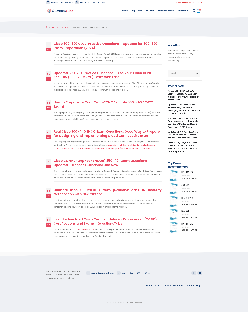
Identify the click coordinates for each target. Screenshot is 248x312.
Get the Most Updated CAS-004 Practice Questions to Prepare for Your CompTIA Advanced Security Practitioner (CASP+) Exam (183, 122)
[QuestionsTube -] (60, 11)
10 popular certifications (83, 229)
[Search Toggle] (194, 11)
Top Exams (137, 11)
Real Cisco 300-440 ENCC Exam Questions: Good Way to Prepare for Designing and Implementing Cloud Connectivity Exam (107, 133)
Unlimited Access (166, 11)
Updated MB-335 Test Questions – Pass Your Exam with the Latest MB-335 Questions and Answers (183, 135)
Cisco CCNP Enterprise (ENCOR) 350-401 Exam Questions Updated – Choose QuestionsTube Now (100, 162)
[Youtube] (199, 273)
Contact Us (183, 11)
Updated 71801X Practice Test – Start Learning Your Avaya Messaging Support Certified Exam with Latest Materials (184, 109)
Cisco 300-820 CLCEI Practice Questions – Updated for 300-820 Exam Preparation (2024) (105, 45)
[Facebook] (193, 273)
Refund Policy (152, 285)
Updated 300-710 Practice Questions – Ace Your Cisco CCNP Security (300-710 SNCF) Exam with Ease (103, 75)
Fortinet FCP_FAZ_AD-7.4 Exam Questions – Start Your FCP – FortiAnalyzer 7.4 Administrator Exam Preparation (182, 147)
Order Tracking (182, 2)
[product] (173, 175)
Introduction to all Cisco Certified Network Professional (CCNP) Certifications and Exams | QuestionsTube (105, 221)
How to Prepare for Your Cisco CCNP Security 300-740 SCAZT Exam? (103, 104)
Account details (195, 2)
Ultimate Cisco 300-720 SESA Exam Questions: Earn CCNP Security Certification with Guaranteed (108, 192)
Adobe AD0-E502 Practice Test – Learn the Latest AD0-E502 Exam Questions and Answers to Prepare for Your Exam (184, 95)
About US (150, 11)
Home (125, 11)
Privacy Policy (193, 285)
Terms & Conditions (173, 285)
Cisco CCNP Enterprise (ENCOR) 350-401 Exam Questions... (125, 148)
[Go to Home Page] (46, 27)
